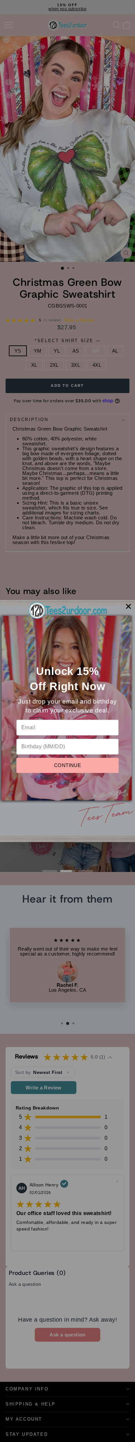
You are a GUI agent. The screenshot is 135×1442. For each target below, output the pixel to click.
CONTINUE (67, 765)
